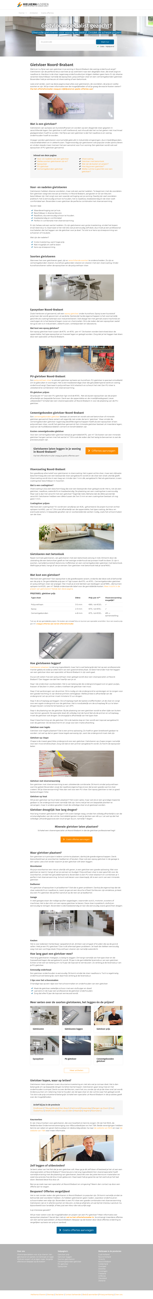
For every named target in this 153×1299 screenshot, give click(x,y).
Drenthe (102, 1269)
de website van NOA (103, 1128)
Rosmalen (95, 1111)
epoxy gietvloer (72, 314)
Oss (111, 1108)
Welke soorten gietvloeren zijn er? (52, 161)
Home (21, 13)
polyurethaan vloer (42, 380)
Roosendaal (86, 1108)
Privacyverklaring (106, 1295)
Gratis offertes (47, 13)
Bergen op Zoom (101, 1108)
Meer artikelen (76, 1070)
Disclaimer (59, 1295)
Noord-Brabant (104, 1262)
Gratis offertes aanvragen (78, 839)
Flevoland (102, 1278)
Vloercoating (87, 159)
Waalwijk (78, 1111)
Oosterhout (38, 1111)
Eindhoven (38, 1108)
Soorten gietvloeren (66, 1259)
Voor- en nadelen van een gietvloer (53, 159)
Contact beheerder (73, 1295)
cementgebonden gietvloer (47, 417)
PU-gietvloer (43, 166)
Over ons (118, 1295)
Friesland (102, 1274)
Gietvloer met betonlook (93, 161)
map (52, 1295)
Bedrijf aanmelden (90, 1295)
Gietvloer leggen (65, 1257)
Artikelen (34, 13)
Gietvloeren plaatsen (39, 667)
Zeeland (101, 1281)
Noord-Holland (104, 1257)
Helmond (75, 1108)
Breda (55, 1108)
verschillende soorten (78, 260)
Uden (70, 1111)
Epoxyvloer (42, 164)
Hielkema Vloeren (38, 1295)
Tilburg (48, 1108)
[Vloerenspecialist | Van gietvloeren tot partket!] (32, 4)
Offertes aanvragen (103, 450)
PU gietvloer (63, 1264)
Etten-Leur (61, 1111)
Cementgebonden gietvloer (50, 169)
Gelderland (103, 1264)
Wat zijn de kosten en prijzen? (95, 164)
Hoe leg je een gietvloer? (93, 166)
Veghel (86, 1111)
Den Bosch (64, 1108)
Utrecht (101, 1259)
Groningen (102, 1271)
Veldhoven (50, 1111)
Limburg (102, 1276)
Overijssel (102, 1266)
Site (48, 1295)
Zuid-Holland (103, 1255)
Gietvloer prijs (63, 1255)
